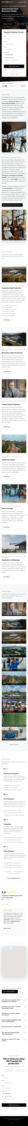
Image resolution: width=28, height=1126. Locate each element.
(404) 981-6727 (22, 2)
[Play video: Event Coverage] (14, 493)
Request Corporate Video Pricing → (12, 205)
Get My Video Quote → (14, 66)
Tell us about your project (9, 57)
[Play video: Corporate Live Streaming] (14, 544)
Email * (5, 41)
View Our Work (20, 24)
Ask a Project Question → (9, 991)
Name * (5, 36)
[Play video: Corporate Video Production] (14, 273)
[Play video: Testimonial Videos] (14, 443)
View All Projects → (14, 744)
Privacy (12, 1122)
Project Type (6, 52)
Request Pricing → (7, 24)
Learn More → (7, 371)
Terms (16, 1122)
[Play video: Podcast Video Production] (14, 388)
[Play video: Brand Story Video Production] (14, 337)
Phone (5, 47)
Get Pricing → (7, 319)
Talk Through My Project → (14, 878)
